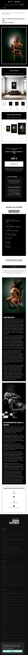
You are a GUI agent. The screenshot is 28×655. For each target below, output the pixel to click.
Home (3, 563)
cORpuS (3, 628)
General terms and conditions (7, 583)
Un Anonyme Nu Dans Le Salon (7, 592)
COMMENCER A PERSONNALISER (14, 164)
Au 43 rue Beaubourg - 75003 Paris (14, 507)
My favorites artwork (5, 569)
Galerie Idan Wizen (12, 4)
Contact (3, 555)
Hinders (3, 595)
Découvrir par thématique (15, 546)
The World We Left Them (6, 600)
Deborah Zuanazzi (5, 541)
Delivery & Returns (5, 580)
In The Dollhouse (5, 620)
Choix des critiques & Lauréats (7, 547)
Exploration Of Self (5, 625)
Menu (5, 7)
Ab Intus (3, 631)
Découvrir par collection (6, 546)
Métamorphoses (4, 639)
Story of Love (4, 636)
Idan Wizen (21, 540)
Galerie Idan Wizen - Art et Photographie (9, 12)
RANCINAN (11, 540)
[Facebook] (8, 2)
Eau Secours (4, 614)
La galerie (3, 531)
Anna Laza (7, 540)
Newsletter (4, 566)
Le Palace (3, 606)
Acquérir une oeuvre (5, 544)
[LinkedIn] (13, 2)
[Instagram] (10, 2)
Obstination (11, 22)
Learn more (10, 648)
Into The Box (4, 597)
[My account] (15, 2)
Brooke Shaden (16, 540)
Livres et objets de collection (7, 552)
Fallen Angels (4, 642)
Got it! (12, 651)
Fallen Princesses (5, 617)
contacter (18, 193)
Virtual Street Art (5, 603)
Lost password (4, 577)
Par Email (14, 498)
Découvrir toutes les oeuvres (19, 549)
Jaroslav (3, 540)
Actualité (3, 534)
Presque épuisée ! (16, 547)
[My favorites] (17, 2)
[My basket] (19, 2)
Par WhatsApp (14, 493)
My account (4, 574)
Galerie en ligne (21, 12)
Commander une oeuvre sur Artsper (8, 549)
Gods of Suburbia (5, 622)
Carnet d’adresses (5, 611)
